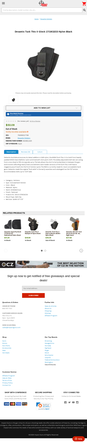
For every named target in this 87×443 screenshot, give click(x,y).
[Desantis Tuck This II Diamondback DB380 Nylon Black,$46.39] (54, 224)
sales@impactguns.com (11, 327)
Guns (4, 341)
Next (81, 250)
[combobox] (42, 10)
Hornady (48, 346)
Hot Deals (6, 353)
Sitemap (48, 313)
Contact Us (6, 385)
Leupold (48, 357)
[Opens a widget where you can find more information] (78, 439)
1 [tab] (42, 250)
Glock (47, 353)
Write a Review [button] (35, 121)
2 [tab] (45, 250)
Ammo (4, 343)
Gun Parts (6, 346)
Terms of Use (7, 380)
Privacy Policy (7, 383)
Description (11, 152)
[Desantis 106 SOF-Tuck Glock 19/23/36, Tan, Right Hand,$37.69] (74, 224)
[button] (43, 406)
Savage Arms (49, 343)
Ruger (47, 350)
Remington (49, 362)
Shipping (48, 311)
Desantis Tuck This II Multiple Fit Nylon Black (33, 232)
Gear (4, 350)
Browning (48, 341)
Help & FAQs (7, 378)
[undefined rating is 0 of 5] (11, 121)
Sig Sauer (48, 348)
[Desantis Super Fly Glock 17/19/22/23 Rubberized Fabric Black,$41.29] (12, 224)
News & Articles (51, 306)
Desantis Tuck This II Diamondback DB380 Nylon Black (53, 233)
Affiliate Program (51, 316)
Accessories (6, 348)
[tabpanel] (12, 233)
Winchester (49, 355)
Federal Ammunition (52, 360)
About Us (48, 308)
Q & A (40, 152)
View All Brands (50, 365)
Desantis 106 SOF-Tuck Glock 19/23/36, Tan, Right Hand (74, 233)
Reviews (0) (25, 152)
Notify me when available (16, 132)
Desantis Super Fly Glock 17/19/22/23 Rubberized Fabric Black (12, 233)
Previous (5, 250)
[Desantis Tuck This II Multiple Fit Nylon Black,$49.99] (33, 224)
